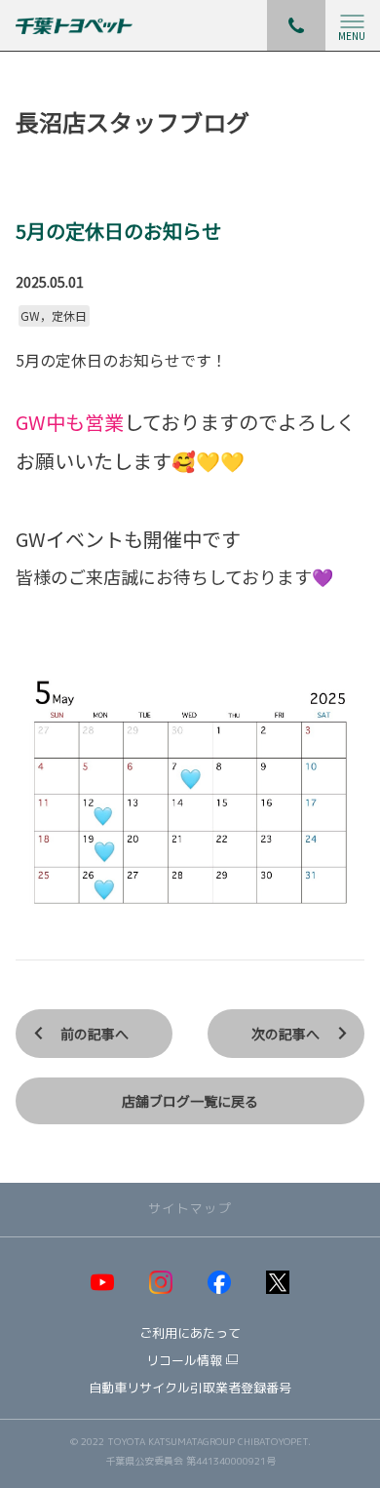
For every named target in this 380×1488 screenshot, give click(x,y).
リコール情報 (184, 1360)
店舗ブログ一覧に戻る (190, 1101)
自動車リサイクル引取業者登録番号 (190, 1388)
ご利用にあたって (190, 1333)
